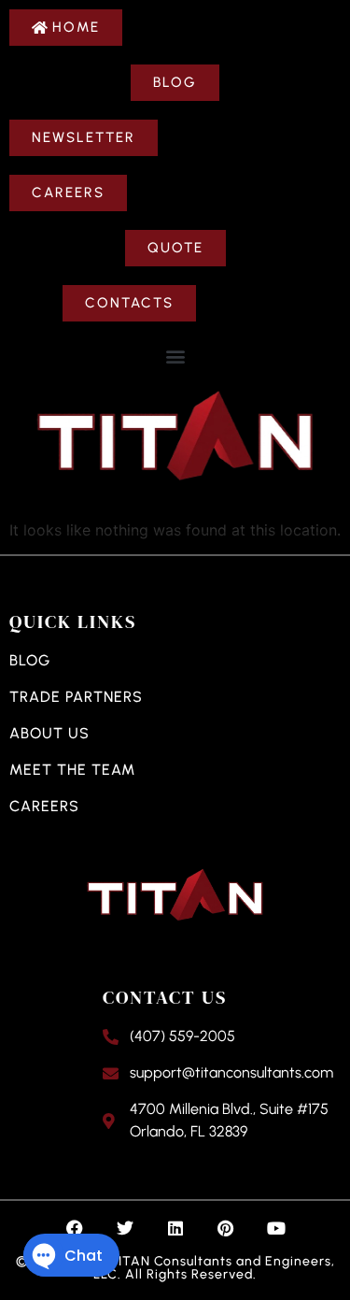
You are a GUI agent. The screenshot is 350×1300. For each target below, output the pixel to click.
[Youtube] (276, 1228)
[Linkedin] (175, 1228)
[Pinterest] (225, 1228)
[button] (175, 355)
